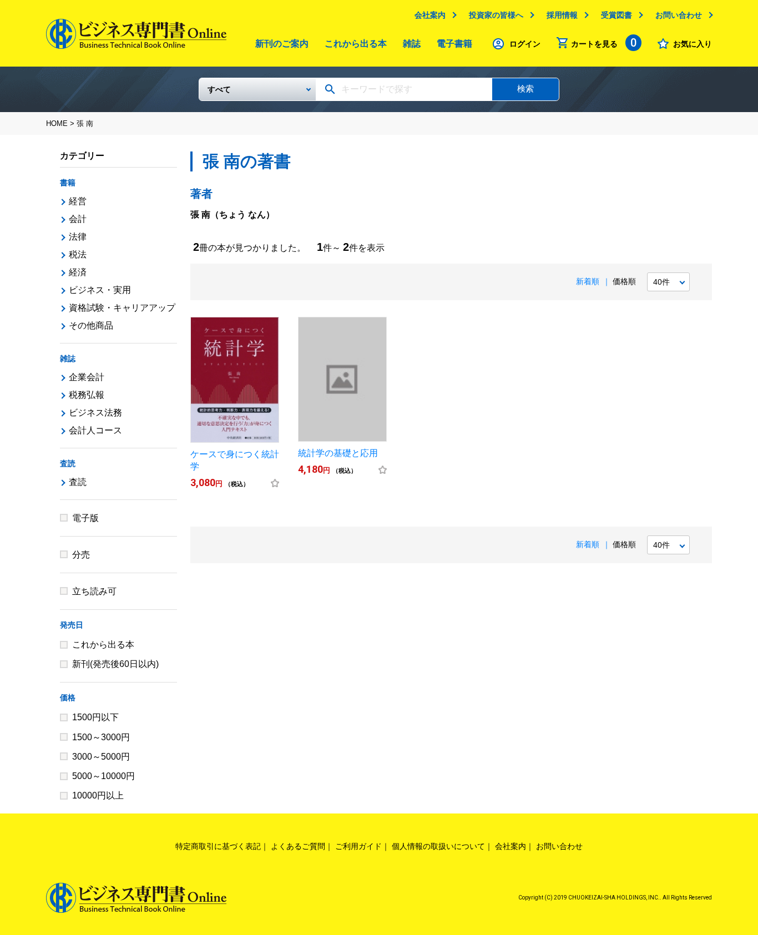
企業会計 (86, 377)
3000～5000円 (101, 756)
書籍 (67, 182)
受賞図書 (616, 15)
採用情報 (562, 15)
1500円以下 (95, 717)
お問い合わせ (678, 15)
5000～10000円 (103, 776)
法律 (78, 236)
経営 (78, 201)
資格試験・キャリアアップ (122, 307)
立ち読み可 (94, 591)
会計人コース (95, 430)
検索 (525, 88)
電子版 (85, 518)
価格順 (624, 281)
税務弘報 (86, 395)
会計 (78, 219)
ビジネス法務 (95, 412)
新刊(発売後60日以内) (115, 664)
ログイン (524, 43)
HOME (57, 123)
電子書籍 (454, 43)
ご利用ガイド (358, 846)
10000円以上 (98, 795)
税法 (78, 254)
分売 (81, 554)
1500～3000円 (101, 737)
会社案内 (430, 15)
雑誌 (412, 43)
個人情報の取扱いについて (438, 846)
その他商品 (91, 325)
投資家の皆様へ (496, 15)
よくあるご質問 (298, 846)
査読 (67, 463)
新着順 (587, 281)
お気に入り (692, 43)
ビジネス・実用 (100, 290)
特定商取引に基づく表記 (218, 846)
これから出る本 (356, 43)
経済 (78, 272)
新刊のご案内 (282, 43)
